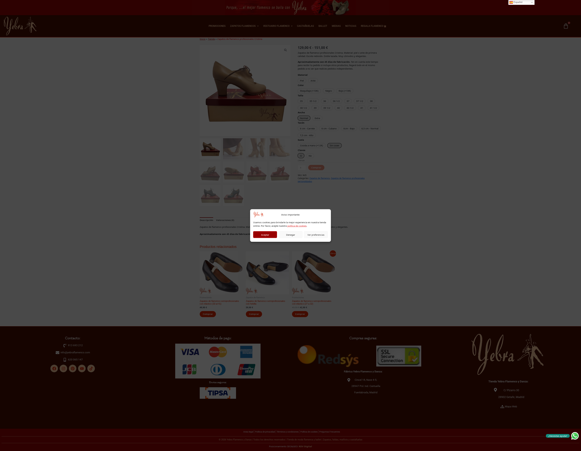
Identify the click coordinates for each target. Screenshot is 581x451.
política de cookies (297, 225)
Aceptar (265, 234)
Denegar (290, 234)
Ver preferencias (315, 234)
